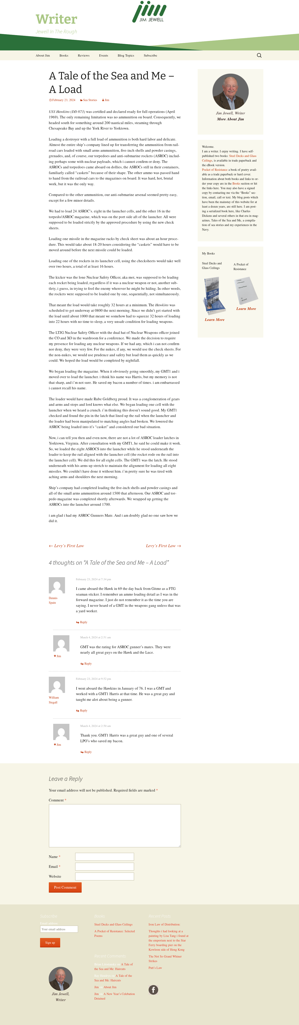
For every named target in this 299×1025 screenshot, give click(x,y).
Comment (58, 800)
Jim (107, 100)
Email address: (49, 923)
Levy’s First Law (66, 545)
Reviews (84, 55)
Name (55, 856)
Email (55, 866)
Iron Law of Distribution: (164, 924)
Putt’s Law (155, 968)
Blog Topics (126, 55)
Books (64, 55)
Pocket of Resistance (214, 169)
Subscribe (150, 55)
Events (103, 55)
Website (55, 876)
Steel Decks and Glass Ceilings (113, 924)
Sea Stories (90, 100)
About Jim (43, 55)
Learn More (246, 308)
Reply (83, 622)
